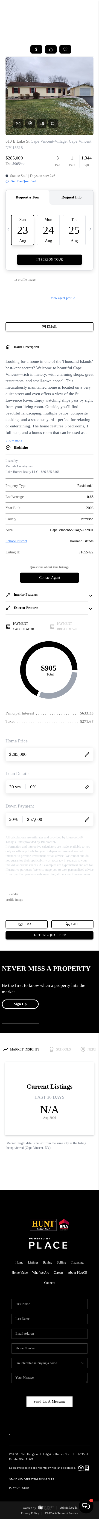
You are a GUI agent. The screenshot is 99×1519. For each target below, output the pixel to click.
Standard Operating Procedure (32, 1479)
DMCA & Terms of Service (61, 1513)
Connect (49, 1283)
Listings (33, 1262)
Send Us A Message (49, 1401)
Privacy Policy (19, 1487)
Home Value (20, 1272)
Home (19, 1262)
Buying (47, 1262)
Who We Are (40, 1272)
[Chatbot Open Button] (86, 1506)
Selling (61, 1262)
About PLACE (77, 1272)
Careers (58, 1272)
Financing (77, 1262)
